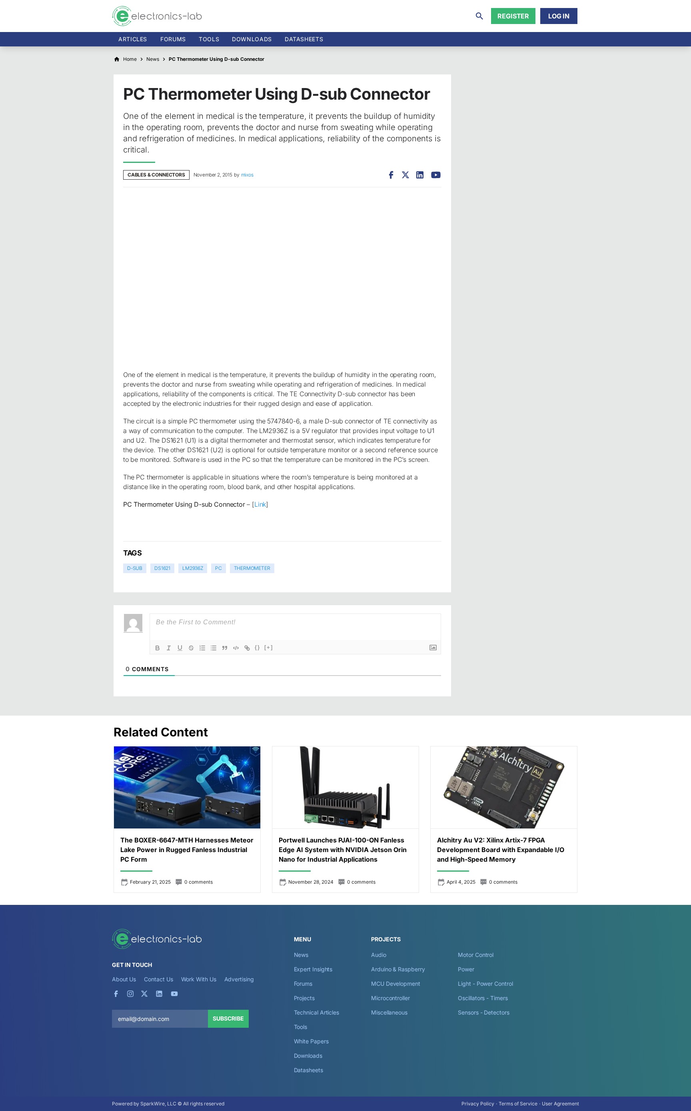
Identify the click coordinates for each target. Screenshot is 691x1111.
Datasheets (304, 39)
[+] (268, 647)
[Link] (247, 648)
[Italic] (168, 648)
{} (257, 647)
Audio (378, 954)
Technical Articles (317, 1012)
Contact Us (158, 979)
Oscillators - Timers (482, 998)
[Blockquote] (224, 648)
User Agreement (560, 1104)
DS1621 (162, 568)
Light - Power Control (485, 983)
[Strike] (191, 648)
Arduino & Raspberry (398, 969)
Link (260, 504)
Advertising (239, 979)
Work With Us (198, 979)
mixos (247, 175)
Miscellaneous (389, 1012)
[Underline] (180, 648)
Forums (173, 39)
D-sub (134, 568)
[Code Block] (236, 648)
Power (466, 969)
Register (513, 16)
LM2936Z (192, 568)
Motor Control (475, 954)
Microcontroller (390, 998)
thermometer (252, 568)
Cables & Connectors (156, 175)
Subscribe (228, 1018)
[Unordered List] (213, 648)
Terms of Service (518, 1104)
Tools (209, 39)
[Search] (479, 16)
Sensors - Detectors (483, 1012)
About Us (124, 979)
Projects (304, 998)
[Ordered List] (202, 648)
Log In (558, 16)
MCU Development (395, 983)
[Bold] (157, 648)
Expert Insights (313, 969)
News (301, 954)
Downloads (308, 1055)
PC (218, 568)
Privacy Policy (477, 1104)
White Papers (311, 1041)
